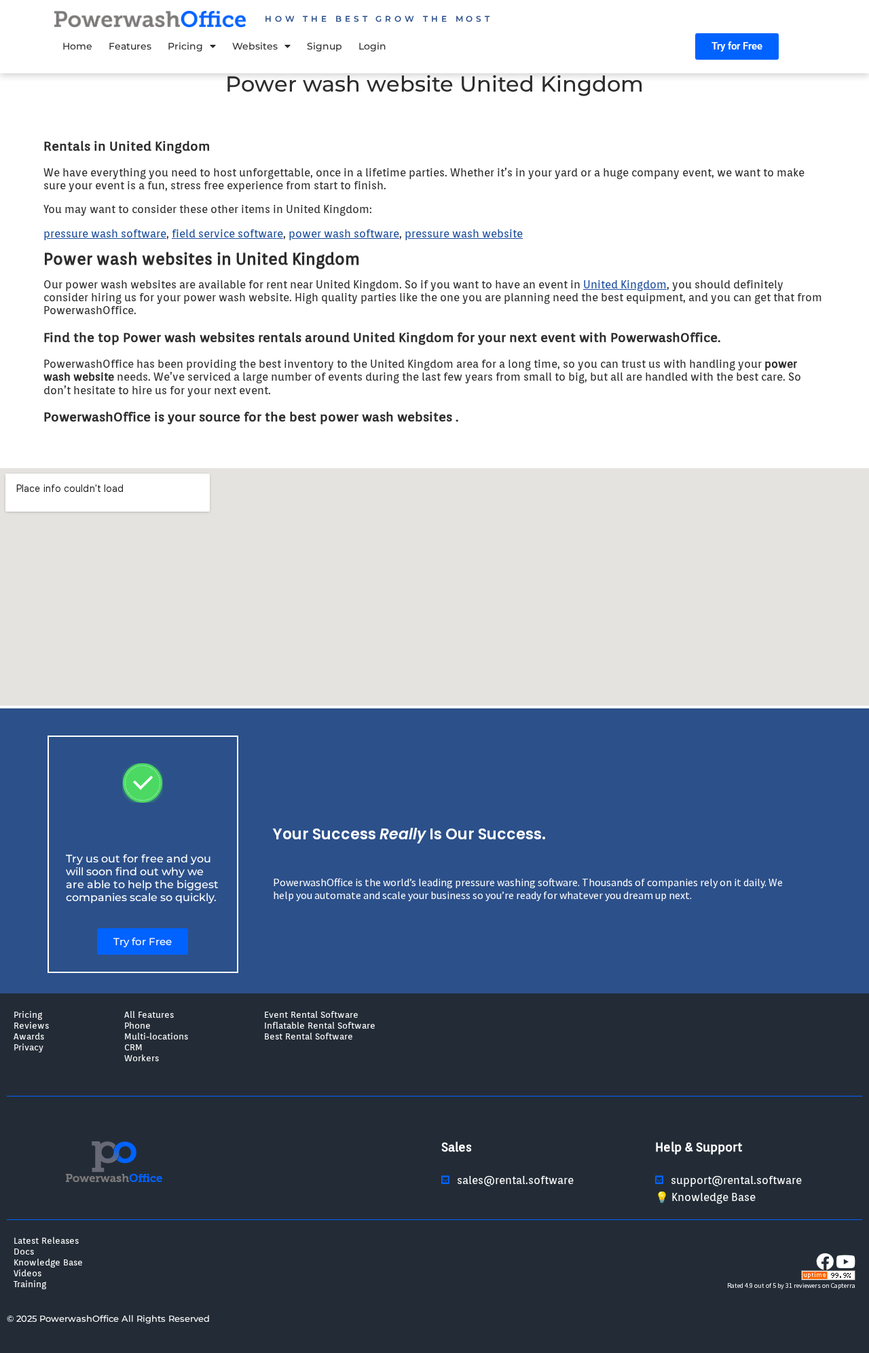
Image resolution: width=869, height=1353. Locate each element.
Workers (141, 1057)
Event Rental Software (311, 1014)
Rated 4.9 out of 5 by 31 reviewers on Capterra (791, 1285)
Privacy (28, 1047)
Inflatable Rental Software (319, 1025)
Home (77, 46)
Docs (24, 1251)
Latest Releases (46, 1240)
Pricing (185, 46)
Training (30, 1283)
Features (130, 46)
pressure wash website (464, 233)
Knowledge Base (48, 1262)
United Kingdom (625, 284)
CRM (133, 1047)
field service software (227, 233)
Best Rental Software (308, 1036)
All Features (149, 1014)
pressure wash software (104, 233)
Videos (27, 1273)
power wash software (344, 233)
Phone (137, 1025)
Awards (29, 1036)
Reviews (31, 1025)
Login (372, 46)
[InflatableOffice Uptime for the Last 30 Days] (828, 1277)
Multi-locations (156, 1036)
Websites (255, 46)
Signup (324, 46)
